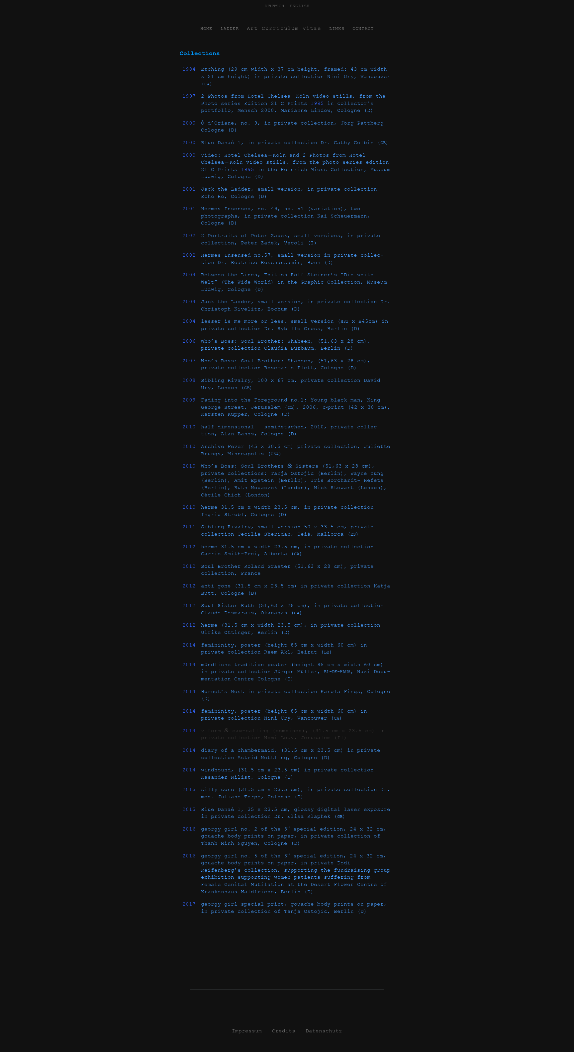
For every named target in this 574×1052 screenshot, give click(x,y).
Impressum (247, 1031)
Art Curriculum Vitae (284, 29)
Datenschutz (324, 1031)
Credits (283, 1031)
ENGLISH (300, 6)
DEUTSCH (274, 6)
